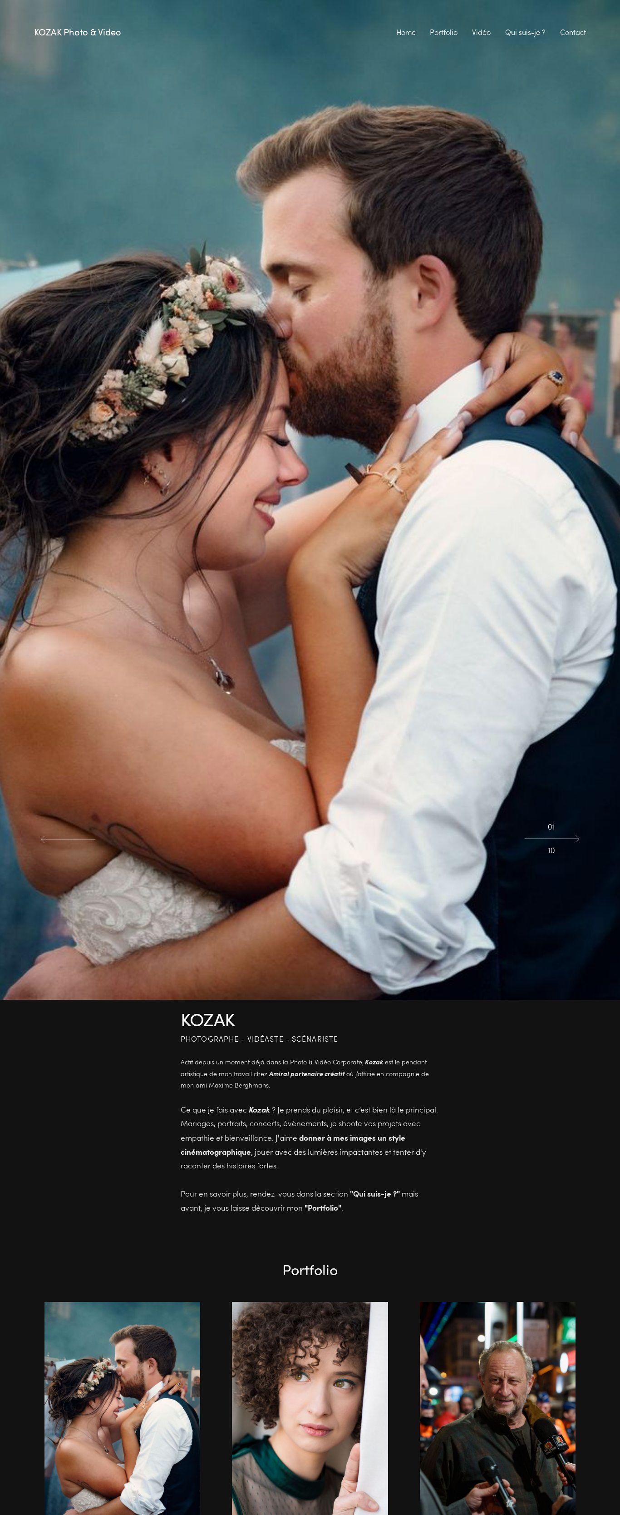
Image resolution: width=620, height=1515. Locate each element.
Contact (573, 32)
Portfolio (444, 32)
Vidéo (481, 32)
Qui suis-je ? (525, 32)
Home (406, 32)
